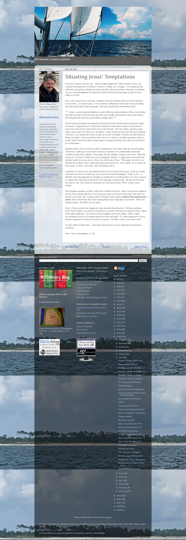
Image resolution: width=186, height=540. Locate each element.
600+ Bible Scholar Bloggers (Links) (91, 297)
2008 (119, 499)
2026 (119, 279)
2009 (119, 496)
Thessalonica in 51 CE (86, 333)
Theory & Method (83, 288)
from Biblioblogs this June (129, 469)
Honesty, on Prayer (126, 449)
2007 (119, 503)
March (122, 484)
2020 (119, 301)
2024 (119, 287)
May (121, 477)
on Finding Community (128, 431)
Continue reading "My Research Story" (48, 176)
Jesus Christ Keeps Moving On (131, 409)
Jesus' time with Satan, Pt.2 (130, 438)
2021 (119, 297)
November (123, 343)
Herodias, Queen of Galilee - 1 (131, 379)
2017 (119, 312)
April (121, 481)
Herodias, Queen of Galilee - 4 (131, 368)
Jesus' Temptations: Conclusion (131, 413)
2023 (119, 290)
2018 (119, 308)
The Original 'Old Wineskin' (129, 382)
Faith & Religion (83, 291)
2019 (119, 304)
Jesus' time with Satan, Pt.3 (130, 434)
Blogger (108, 517)
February (123, 488)
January (122, 491)
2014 (119, 322)
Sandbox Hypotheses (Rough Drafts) (92, 278)
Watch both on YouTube (86, 316)
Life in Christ (81, 330)
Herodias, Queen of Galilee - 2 (131, 375)
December (123, 340)
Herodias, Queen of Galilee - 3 (131, 371)
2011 (119, 333)
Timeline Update (125, 386)
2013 (119, 326)
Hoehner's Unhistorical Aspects (131, 389)
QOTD (121, 402)
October (122, 347)
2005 (119, 510)
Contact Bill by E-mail (49, 302)
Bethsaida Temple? (126, 420)
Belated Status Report (127, 364)
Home (106, 246)
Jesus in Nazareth (84, 326)
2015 (119, 319)
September (124, 350)
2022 (119, 294)
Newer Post (72, 246)
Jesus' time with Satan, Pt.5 (130, 424)
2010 (119, 337)
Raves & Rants (82, 294)
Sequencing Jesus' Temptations (132, 459)
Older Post (140, 246)
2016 (119, 315)
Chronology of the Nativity (129, 399)
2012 (119, 329)
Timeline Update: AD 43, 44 (130, 361)
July (121, 358)
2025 (119, 283)
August (122, 354)
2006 (119, 506)
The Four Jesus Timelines (129, 452)
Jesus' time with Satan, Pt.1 (130, 442)
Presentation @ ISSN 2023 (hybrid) (91, 313)
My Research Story (49, 117)
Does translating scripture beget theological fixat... (132, 394)
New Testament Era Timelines (89, 281)
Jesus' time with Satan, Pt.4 (130, 427)
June (121, 473)
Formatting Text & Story (128, 406)
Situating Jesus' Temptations (130, 456)
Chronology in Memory (86, 284)
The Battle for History (127, 445)
